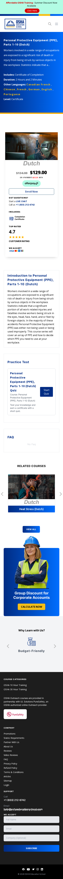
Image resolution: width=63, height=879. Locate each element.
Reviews (8, 750)
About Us (8, 746)
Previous (2, 494)
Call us (22, 205)
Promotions (9, 733)
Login (6, 785)
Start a (18, 201)
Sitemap (8, 780)
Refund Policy (10, 767)
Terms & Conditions (14, 772)
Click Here (32, 10)
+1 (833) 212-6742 (15, 800)
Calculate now (31, 606)
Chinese (9, 89)
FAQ (6, 759)
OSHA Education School (35, 874)
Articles (7, 776)
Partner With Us (11, 742)
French (22, 89)
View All (31, 529)
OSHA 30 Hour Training (15, 689)
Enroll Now (31, 191)
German (34, 89)
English (47, 89)
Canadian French (38, 84)
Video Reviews (11, 755)
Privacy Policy (10, 763)
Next (61, 494)
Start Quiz (46, 391)
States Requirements (14, 737)
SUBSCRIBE (31, 848)
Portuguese (12, 94)
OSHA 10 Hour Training (15, 685)
